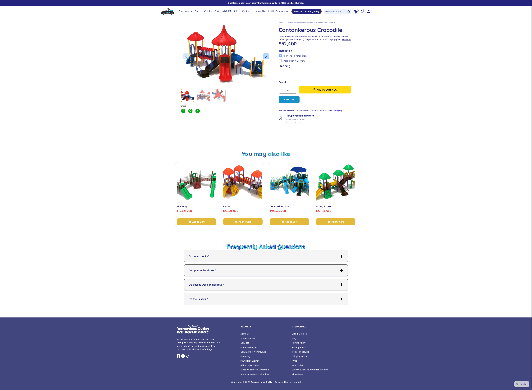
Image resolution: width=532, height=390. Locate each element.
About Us (260, 11)
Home (281, 23)
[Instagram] (183, 356)
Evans (226, 206)
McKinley (182, 206)
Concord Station (279, 206)
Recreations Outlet (262, 382)
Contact (245, 342)
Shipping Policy (299, 356)
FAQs (294, 360)
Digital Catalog (299, 333)
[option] (227, 53)
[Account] (368, 11)
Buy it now (289, 99)
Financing (245, 356)
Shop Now (184, 11)
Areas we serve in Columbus (255, 374)
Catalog (208, 11)
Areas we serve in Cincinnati (255, 369)
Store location (248, 338)
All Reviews (297, 374)
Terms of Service (300, 351)
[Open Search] (349, 11)
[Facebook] (178, 356)
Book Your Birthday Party (306, 11)
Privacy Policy (299, 347)
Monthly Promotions (277, 11)
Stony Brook (323, 206)
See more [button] (346, 39)
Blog (294, 338)
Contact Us (248, 11)
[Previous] (186, 56)
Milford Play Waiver (250, 365)
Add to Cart (198, 221)
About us (245, 333)
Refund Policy (299, 342)
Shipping (284, 66)
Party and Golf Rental (225, 11)
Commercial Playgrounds (253, 351)
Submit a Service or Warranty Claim (310, 369)
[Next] (266, 56)
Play (197, 11)
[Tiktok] (187, 356)
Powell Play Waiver (250, 360)
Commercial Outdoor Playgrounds (300, 23)
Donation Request (250, 347)
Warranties (297, 365)
